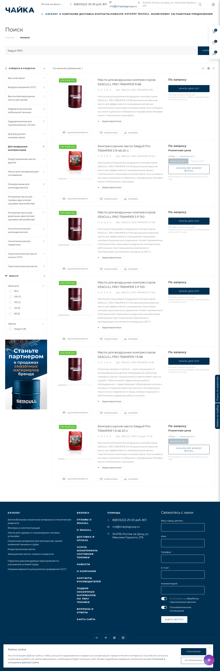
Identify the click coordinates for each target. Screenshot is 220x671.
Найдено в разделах (22, 68)
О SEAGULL (84, 530)
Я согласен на (184, 600)
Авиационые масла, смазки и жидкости (31, 554)
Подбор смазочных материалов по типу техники (86, 595)
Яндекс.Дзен (123, 637)
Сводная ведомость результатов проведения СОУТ (37, 569)
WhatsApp (114, 637)
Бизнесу (83, 512)
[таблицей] (213, 68)
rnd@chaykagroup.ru (123, 6)
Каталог (14, 512)
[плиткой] (203, 68)
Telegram (105, 637)
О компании (86, 571)
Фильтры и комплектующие (24, 527)
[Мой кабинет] (213, 5)
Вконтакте (97, 637)
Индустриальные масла (21, 549)
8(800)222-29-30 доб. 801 (90, 4)
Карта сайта (86, 619)
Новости (83, 564)
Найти (206, 50)
